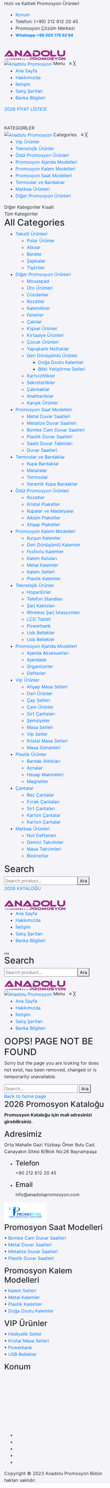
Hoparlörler (39, 592)
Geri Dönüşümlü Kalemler (53, 545)
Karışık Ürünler (42, 403)
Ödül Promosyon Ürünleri (42, 490)
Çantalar (25, 788)
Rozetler (36, 301)
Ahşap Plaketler (43, 524)
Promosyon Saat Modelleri (44, 409)
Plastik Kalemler (44, 578)
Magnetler (37, 781)
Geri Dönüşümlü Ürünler (52, 355)
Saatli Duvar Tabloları (49, 443)
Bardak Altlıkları (43, 761)
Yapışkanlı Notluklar (48, 349)
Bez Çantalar (40, 795)
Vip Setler (37, 734)
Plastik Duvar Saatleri (49, 436)
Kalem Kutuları (42, 558)
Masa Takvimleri (44, 849)
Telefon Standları (45, 599)
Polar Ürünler (41, 240)
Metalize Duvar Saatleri (51, 423)
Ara (83, 881)
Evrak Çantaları (43, 801)
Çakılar (34, 321)
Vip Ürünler (27, 680)
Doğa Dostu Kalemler (60, 362)
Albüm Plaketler (43, 518)
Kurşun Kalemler (44, 538)
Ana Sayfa (26, 913)
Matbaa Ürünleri (33, 828)
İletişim (23, 927)
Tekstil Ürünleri (31, 234)
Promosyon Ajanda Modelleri (46, 646)
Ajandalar (37, 659)
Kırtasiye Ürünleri (45, 335)
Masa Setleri (40, 727)
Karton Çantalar (44, 815)
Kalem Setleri (41, 572)
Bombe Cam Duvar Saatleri (56, 430)
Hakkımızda (28, 920)
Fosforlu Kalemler (45, 551)
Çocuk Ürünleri (43, 342)
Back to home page (25, 1096)
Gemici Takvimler (45, 842)
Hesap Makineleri (45, 774)
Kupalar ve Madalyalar (50, 511)
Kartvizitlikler (41, 376)
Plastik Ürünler (31, 754)
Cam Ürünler (40, 707)
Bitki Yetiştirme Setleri (61, 369)
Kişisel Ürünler (42, 328)
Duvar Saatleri (42, 450)
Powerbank (39, 626)
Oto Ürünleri (40, 288)
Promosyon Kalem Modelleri (45, 531)
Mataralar (37, 470)
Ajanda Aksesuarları (48, 653)
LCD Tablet (39, 619)
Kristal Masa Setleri (47, 741)
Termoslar (37, 477)
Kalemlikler (38, 308)
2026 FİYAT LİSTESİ (25, 109)
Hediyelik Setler (25, 1334)
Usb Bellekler (41, 632)
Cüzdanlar (38, 294)
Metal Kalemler (42, 565)
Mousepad (38, 281)
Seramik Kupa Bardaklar (52, 484)
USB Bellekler (22, 1354)
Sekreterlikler (41, 382)
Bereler (34, 254)
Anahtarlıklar (40, 396)
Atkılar (33, 247)
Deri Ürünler (39, 693)
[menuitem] (26, 71)
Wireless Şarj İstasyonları (53, 612)
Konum (23, 14)
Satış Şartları (29, 934)
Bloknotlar (38, 855)
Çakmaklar (38, 389)
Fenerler (35, 315)
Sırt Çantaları (41, 714)
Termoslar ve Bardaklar (40, 457)
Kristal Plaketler (43, 504)
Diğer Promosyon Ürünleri (43, 274)
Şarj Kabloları (41, 605)
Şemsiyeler (38, 720)
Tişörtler (36, 267)
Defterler (36, 673)
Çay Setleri (38, 700)
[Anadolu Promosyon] (34, 54)
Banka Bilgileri (30, 940)
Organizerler (40, 666)
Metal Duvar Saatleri (48, 416)
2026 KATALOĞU (22, 888)
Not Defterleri (41, 835)
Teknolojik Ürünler (35, 585)
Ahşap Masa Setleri (47, 686)
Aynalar (35, 768)
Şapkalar (36, 261)
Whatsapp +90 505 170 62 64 (44, 35)
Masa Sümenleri (43, 747)
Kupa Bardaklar (43, 463)
